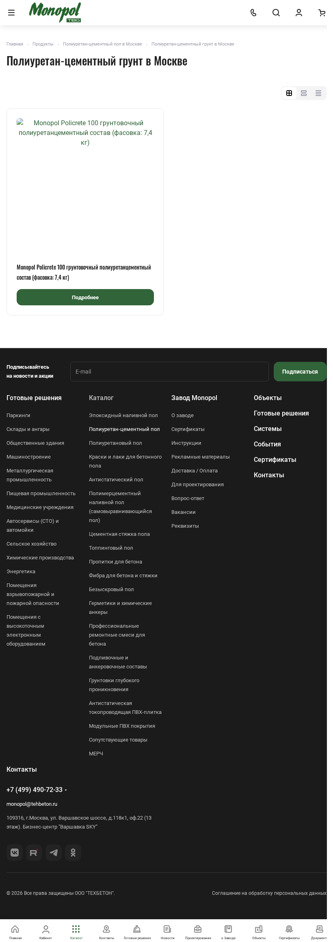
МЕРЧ (96, 754)
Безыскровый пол (111, 589)
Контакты (269, 475)
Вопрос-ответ (187, 498)
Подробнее (85, 297)
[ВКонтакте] (14, 852)
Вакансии (183, 512)
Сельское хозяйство (31, 544)
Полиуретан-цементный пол (124, 429)
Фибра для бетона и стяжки (123, 575)
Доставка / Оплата (194, 471)
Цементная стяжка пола (119, 534)
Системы (268, 429)
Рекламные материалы (200, 457)
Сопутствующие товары (118, 740)
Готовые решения (34, 398)
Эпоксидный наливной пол (123, 415)
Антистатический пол (116, 479)
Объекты (268, 398)
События (267, 444)
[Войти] (299, 12)
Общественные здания (35, 443)
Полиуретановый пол (115, 443)
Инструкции (186, 443)
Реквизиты (185, 526)
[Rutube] (34, 852)
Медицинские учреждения (40, 507)
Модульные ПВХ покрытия (122, 726)
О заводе (182, 415)
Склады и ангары (28, 429)
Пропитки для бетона (115, 562)
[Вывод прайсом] (318, 93)
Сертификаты (188, 429)
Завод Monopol (194, 398)
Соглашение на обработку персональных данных (269, 893)
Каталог (101, 398)
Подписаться (300, 371)
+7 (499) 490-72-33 (34, 790)
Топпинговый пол (111, 548)
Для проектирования (197, 484)
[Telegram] (53, 852)
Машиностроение (28, 457)
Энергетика (20, 571)
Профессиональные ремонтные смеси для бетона (117, 635)
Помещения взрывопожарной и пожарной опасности (32, 594)
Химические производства (40, 558)
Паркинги (18, 415)
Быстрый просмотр (85, 238)
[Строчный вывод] (303, 93)
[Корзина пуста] (322, 12)
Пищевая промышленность (41, 493)
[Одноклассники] (73, 852)
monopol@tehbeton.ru (31, 804)
